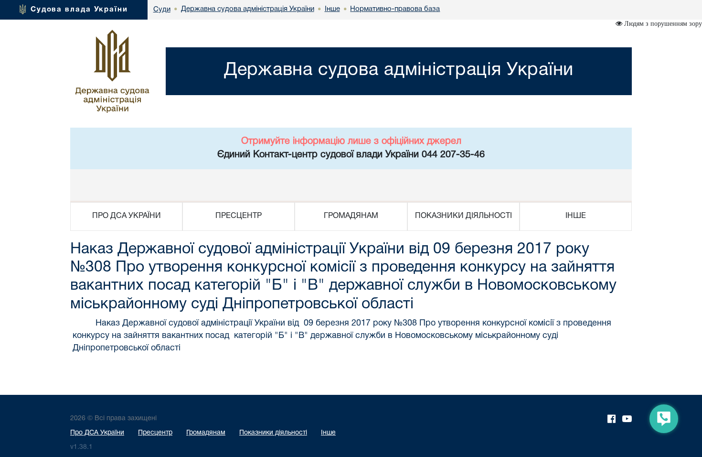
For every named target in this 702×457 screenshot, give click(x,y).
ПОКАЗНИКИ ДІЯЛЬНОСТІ (463, 216)
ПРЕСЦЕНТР (238, 216)
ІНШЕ (575, 216)
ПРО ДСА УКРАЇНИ (126, 216)
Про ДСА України (97, 433)
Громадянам (205, 433)
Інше (328, 433)
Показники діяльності (273, 433)
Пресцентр (155, 433)
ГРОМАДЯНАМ (351, 216)
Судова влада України (79, 9)
